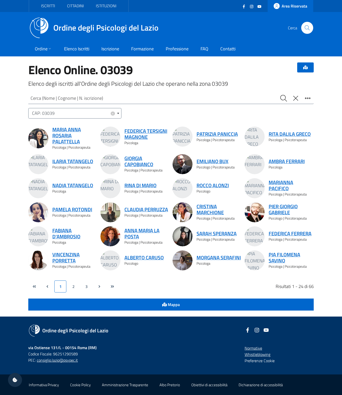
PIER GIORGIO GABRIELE (283, 210)
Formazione (142, 48)
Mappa (173, 305)
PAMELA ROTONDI (72, 210)
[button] (15, 380)
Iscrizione (110, 48)
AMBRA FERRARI (287, 161)
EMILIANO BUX (212, 161)
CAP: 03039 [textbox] (73, 113)
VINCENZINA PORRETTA (66, 258)
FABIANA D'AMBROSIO (66, 234)
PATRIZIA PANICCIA (217, 134)
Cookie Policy (80, 385)
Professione (177, 48)
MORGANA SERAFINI (219, 258)
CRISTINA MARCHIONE (210, 210)
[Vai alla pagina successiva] (99, 286)
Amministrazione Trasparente (125, 385)
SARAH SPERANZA (217, 234)
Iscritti (48, 6)
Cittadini (75, 6)
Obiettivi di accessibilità (209, 385)
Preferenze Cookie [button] (260, 361)
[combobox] (74, 113)
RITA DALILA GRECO (290, 134)
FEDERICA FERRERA (290, 234)
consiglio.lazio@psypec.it (57, 360)
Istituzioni (106, 6)
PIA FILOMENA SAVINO (284, 258)
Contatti (228, 48)
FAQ (204, 48)
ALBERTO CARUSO (144, 258)
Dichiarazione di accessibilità (261, 385)
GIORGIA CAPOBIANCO (138, 161)
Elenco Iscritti (76, 48)
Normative (253, 348)
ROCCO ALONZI (213, 185)
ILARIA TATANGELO (72, 161)
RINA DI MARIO (140, 185)
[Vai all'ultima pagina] (112, 286)
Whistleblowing (257, 354)
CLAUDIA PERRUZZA (146, 210)
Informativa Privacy (44, 385)
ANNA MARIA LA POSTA (141, 234)
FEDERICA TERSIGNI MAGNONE (145, 134)
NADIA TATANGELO (72, 185)
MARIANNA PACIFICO (281, 185)
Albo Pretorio (169, 385)
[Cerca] (307, 28)
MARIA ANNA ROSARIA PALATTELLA (66, 136)
